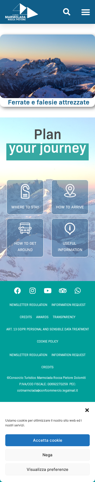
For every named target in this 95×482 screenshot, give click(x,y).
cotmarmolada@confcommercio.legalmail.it (47, 390)
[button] (87, 410)
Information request (68, 305)
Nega (47, 454)
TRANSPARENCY (64, 317)
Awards (42, 317)
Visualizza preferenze (47, 469)
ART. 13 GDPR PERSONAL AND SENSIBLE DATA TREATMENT (47, 329)
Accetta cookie (47, 440)
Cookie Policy (47, 341)
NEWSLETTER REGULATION (28, 305)
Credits (26, 317)
